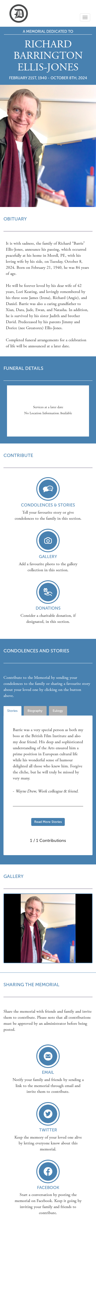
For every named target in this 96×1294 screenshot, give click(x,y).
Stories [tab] (12, 711)
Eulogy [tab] (58, 711)
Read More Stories (48, 822)
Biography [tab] (34, 711)
